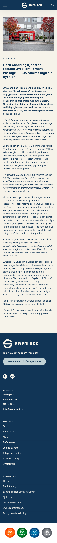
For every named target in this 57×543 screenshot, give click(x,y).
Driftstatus (9, 464)
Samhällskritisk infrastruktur (19, 491)
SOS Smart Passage (14, 507)
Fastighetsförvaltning (15, 513)
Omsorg (7, 481)
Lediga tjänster (11, 447)
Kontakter (8, 431)
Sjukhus (7, 497)
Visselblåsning (11, 458)
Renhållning (9, 486)
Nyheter (7, 437)
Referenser (9, 442)
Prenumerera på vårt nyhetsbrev (24, 361)
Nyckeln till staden (13, 502)
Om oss (7, 426)
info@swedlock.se (13, 409)
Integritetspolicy (12, 453)
